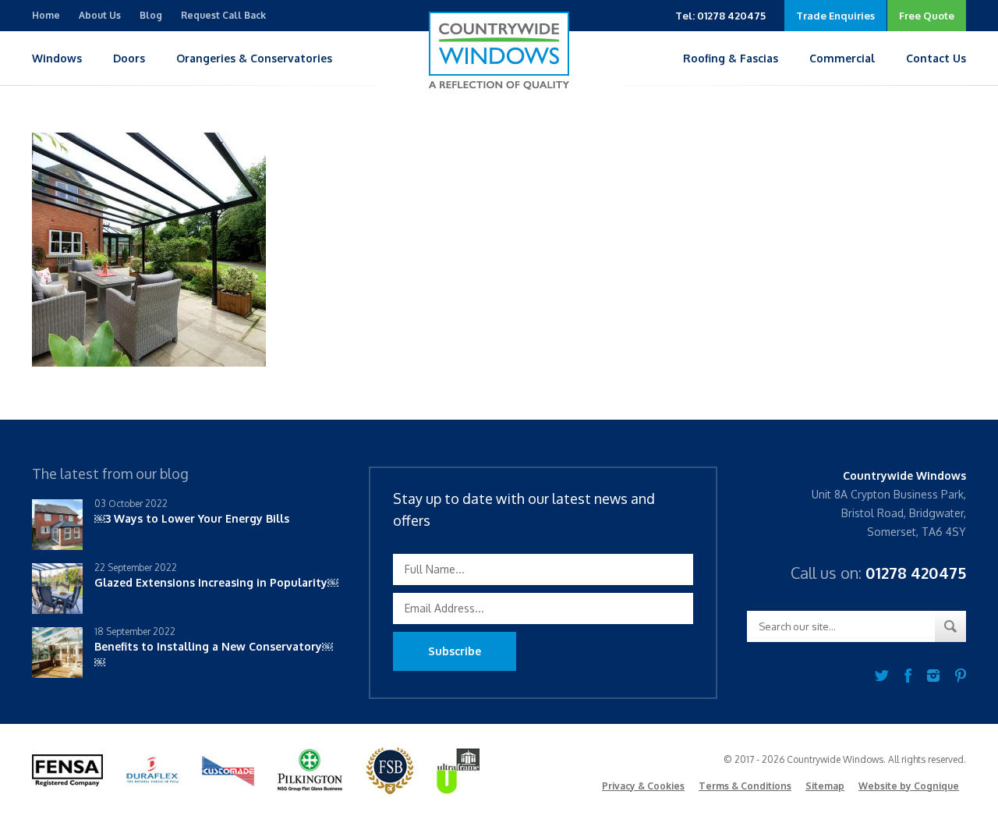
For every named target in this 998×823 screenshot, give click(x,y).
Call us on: (878, 572)
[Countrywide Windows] (499, 51)
